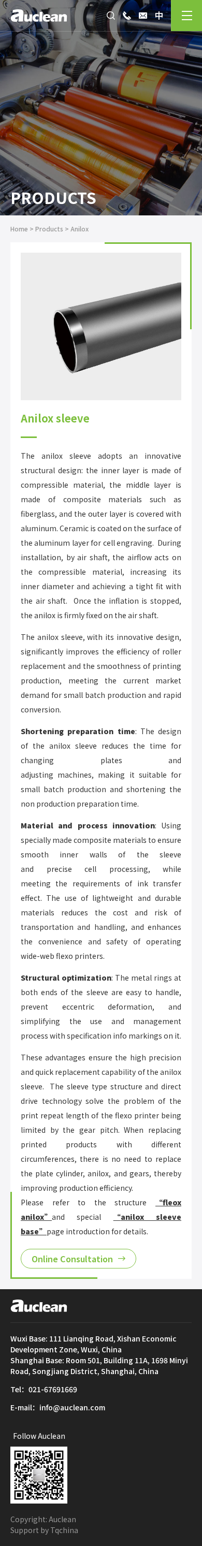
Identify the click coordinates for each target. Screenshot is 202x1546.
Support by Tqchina (44, 1530)
